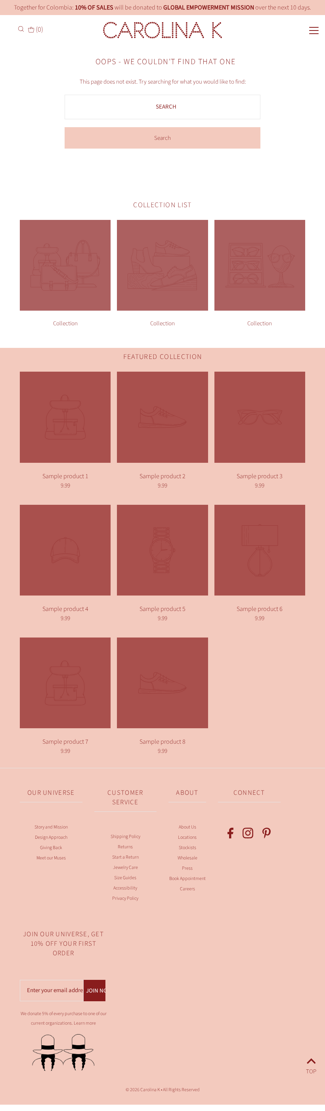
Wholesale (187, 858)
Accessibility (125, 888)
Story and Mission (51, 827)
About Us (187, 827)
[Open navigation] (298, 29)
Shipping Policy (125, 836)
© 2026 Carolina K (143, 1089)
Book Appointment (187, 878)
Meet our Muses (51, 858)
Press (187, 868)
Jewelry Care (125, 867)
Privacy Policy (125, 898)
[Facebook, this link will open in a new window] (230, 835)
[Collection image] (65, 308)
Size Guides (125, 877)
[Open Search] (21, 29)
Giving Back (51, 847)
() (38, 30)
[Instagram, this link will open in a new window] (248, 835)
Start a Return (125, 857)
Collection (65, 323)
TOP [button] (311, 1070)
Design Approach (51, 837)
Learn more (85, 1023)
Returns (125, 847)
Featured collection (162, 357)
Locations (187, 837)
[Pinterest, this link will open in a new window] (266, 835)
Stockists (187, 847)
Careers (187, 889)
